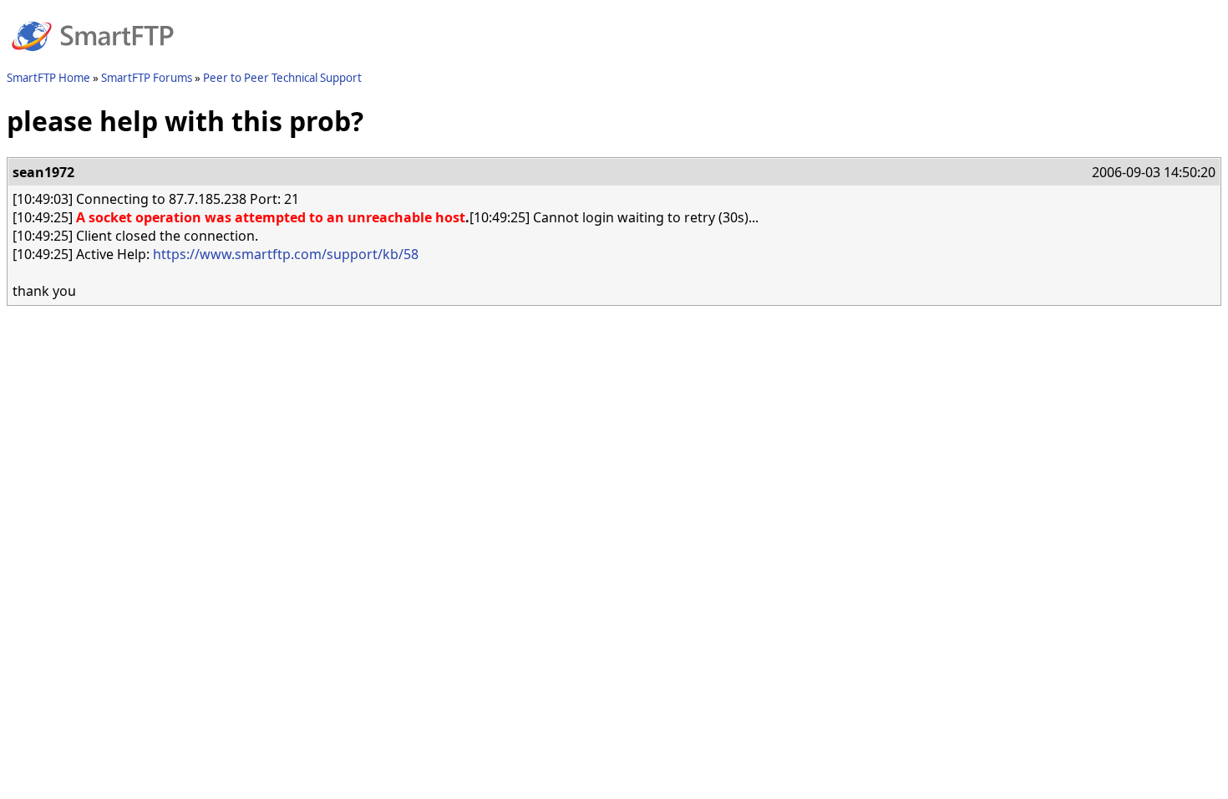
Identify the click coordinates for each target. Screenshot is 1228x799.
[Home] (93, 61)
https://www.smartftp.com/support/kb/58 (286, 254)
